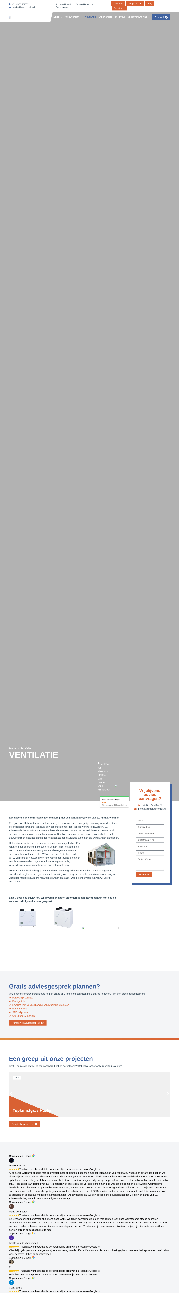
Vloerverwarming (137, 17)
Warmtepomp (72, 17)
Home (13, 748)
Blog (150, 3)
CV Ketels (120, 17)
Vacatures (119, 8)
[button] (11, 1094)
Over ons (118, 3)
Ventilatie (90, 17)
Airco (56, 17)
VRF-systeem (105, 17)
